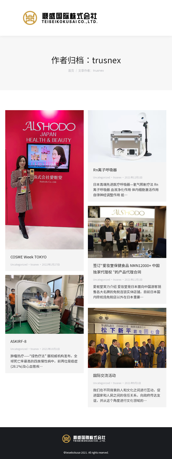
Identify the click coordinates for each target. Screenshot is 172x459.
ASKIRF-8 (18, 341)
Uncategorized (18, 264)
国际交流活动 (104, 375)
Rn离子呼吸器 (105, 169)
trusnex (106, 60)
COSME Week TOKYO (28, 256)
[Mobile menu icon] (162, 18)
